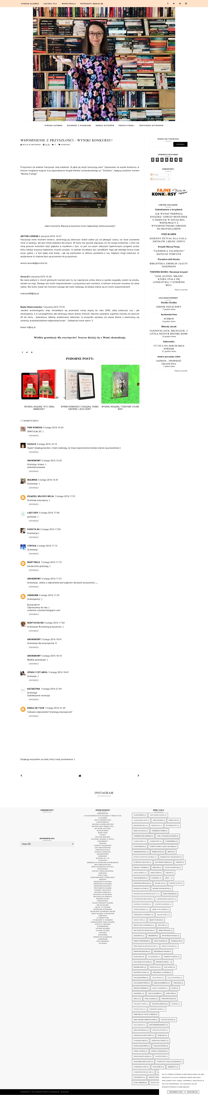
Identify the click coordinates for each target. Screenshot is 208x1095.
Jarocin (168, 873)
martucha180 (35, 623)
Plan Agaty (138, 956)
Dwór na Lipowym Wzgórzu (144, 857)
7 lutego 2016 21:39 (55, 708)
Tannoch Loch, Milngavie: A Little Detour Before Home (169, 332)
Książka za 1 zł (103, 858)
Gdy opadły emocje (162, 862)
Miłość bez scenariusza (143, 925)
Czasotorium (139, 846)
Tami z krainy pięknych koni (144, 1019)
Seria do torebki (140, 988)
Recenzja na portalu (103, 896)
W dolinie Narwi (140, 1040)
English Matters (102, 837)
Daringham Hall (140, 852)
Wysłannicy (157, 1067)
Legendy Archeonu (162, 904)
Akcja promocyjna (102, 820)
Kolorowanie (103, 854)
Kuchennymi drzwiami (142, 899)
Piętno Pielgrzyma (141, 951)
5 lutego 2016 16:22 (52, 460)
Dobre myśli (157, 852)
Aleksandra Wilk (140, 820)
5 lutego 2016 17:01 (65, 496)
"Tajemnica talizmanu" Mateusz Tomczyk (169, 252)
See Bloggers (103, 905)
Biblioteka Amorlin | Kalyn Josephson (169, 265)
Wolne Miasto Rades (141, 1056)
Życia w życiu (156, 1082)
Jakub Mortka (139, 873)
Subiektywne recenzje (38, 695)
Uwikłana (161, 1035)
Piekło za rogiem (168, 946)
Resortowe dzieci (140, 972)
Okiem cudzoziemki (141, 941)
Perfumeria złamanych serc (145, 946)
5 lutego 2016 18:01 (52, 639)
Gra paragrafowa (103, 847)
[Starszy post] (138, 776)
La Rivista (102, 860)
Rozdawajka (102, 901)
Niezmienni (152, 935)
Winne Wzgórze (139, 1051)
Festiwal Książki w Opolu (102, 839)
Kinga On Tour (35, 708)
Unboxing (102, 915)
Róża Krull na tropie (161, 972)
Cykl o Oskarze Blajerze (166, 836)
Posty (155, 175)
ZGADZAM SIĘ (192, 1092)
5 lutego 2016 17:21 (52, 579)
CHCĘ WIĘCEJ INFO (176, 1092)
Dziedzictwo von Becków (170, 857)
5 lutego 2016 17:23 (49, 595)
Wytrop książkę (103, 928)
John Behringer (140, 878)
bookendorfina (169, 314)
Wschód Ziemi (160, 1056)
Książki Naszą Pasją (169, 247)
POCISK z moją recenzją (102, 871)
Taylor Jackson (167, 1019)
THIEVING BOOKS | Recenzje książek (169, 272)
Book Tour (103, 833)
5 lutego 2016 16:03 (53, 427)
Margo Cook (138, 920)
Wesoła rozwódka (141, 1046)
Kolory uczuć (175, 883)
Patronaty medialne (91, 4)
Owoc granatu (159, 941)
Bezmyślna (155, 825)
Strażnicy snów (140, 1004)
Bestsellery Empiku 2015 (103, 826)
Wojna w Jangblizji (158, 1051)
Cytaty (103, 835)
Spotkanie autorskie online (102, 911)
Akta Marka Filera (157, 815)
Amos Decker (158, 820)
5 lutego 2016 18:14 (52, 656)
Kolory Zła (159, 883)
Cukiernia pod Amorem (142, 836)
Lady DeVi (32, 513)
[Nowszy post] (21, 776)
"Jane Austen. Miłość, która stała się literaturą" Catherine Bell (169, 281)
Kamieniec (155, 878)
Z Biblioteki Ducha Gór (142, 1072)
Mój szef (161, 925)
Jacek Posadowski (172, 867)
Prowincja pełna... (163, 962)
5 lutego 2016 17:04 (49, 513)
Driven (170, 852)
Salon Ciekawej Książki (102, 903)
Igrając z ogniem (140, 867)
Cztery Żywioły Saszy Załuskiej (162, 846)
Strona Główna (30, 4)
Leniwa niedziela (140, 909)
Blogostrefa (103, 830)
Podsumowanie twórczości (103, 877)
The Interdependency (157, 1025)
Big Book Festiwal (103, 828)
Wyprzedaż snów (140, 1067)
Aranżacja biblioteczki (102, 824)
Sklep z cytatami (102, 907)
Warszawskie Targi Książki (103, 922)
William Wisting (160, 1046)
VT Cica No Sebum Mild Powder (168, 347)
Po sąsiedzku (153, 956)
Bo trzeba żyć (171, 825)
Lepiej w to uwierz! (159, 909)
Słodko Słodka (169, 302)
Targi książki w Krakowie (102, 913)
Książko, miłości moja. (40, 496)
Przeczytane (127, 125)
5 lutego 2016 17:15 (47, 546)
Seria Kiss (177, 983)
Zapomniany (138, 1077)
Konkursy (65, 145)
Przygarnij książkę (102, 888)
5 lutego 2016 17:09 (50, 529)
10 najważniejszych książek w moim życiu (103, 815)
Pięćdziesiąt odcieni (161, 951)
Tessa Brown (138, 1025)
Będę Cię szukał (140, 831)
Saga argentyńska (141, 983)
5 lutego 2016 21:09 (51, 689)
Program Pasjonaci (102, 886)
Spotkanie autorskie (102, 909)
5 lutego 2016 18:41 (59, 672)
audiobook (103, 939)
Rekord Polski (102, 898)
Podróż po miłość (171, 956)
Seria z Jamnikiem (159, 988)
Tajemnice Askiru (156, 1009)
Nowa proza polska (169, 935)
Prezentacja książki (103, 884)
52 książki (102, 818)
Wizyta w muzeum (103, 924)
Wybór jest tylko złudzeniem (168, 1061)
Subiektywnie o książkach (169, 209)
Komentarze (158, 179)
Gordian (179, 862)
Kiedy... (167, 878)
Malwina (32, 480)
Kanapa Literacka (103, 852)
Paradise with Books (169, 259)
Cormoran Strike (158, 831)
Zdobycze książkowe (102, 937)
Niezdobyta (138, 935)
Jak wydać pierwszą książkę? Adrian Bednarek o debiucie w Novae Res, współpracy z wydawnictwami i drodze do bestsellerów (168, 221)
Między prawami (155, 920)
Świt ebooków (103, 941)
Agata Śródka (139, 815)
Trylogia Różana (140, 1030)
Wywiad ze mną (103, 930)
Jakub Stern (155, 873)
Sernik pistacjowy (169, 306)
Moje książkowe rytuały (103, 867)
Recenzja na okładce (102, 894)
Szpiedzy (174, 1004)
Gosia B (31, 444)
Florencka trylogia (141, 862)
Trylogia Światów (159, 1030)
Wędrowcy (172, 1067)
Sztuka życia (139, 1009)
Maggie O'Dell (162, 914)
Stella (136, 998)
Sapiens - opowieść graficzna (169, 362)
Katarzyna (34, 689)
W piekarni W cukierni (103, 920)
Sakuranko (169, 341)
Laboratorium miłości (165, 899)
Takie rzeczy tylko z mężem (144, 1014)
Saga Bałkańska (140, 977)
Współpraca (69, 4)
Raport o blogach (103, 890)
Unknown (32, 595)
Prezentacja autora (103, 881)
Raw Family (168, 967)
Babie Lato (173, 820)
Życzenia (103, 943)
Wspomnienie (102, 926)
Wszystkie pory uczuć (142, 1061)
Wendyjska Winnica (159, 1040)
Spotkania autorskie (151, 125)
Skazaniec (137, 993)
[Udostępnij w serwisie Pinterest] (32, 353)
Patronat (103, 873)
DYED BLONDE (168, 234)
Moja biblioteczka (102, 864)
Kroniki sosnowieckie (161, 888)
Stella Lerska (150, 998)
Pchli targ (103, 875)
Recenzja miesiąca (103, 892)
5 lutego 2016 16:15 (47, 444)
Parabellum (176, 941)
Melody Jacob (168, 326)
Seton (173, 988)
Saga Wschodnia (174, 977)
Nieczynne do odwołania (143, 930)
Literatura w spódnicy (142, 914)
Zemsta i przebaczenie (157, 1077)
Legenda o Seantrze (141, 904)
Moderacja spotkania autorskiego (102, 862)
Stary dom (170, 993)
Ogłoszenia (103, 869)
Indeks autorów (105, 125)
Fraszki (102, 843)
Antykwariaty (102, 822)
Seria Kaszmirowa (161, 983)
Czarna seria (139, 841)
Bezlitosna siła (140, 825)
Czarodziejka (170, 841)
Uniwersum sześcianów (143, 1035)
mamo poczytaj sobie (168, 356)
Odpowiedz (34, 435)
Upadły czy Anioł (37, 672)
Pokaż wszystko (181, 290)
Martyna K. (34, 562)
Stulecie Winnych (159, 1004)
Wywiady (103, 932)
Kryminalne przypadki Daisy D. (145, 893)
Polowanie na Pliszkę (142, 962)
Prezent (102, 879)
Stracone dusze (167, 998)
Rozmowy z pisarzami (79, 125)
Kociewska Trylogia (141, 883)
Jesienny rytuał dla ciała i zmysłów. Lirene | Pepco (169, 240)
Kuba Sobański (169, 893)
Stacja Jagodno (154, 993)
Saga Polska (157, 977)
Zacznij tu (50, 4)
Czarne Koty (154, 841)
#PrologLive (102, 813)
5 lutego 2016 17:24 (54, 623)
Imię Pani (156, 867)
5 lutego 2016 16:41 (48, 480)
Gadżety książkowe (102, 845)
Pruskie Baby (139, 967)
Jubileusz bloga (102, 850)
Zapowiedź (102, 935)
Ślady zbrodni (139, 1082)
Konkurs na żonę (140, 888)
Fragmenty (103, 841)
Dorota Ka (33, 529)
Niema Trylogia (164, 930)
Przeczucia (154, 967)
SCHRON (169, 318)
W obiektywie (103, 918)
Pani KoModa (34, 427)
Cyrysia (31, 546)
